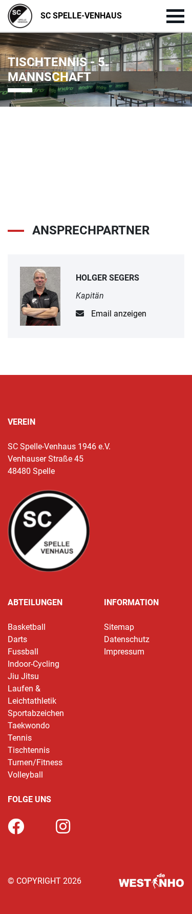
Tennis (20, 738)
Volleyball (25, 775)
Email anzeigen (118, 314)
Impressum (124, 652)
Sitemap (119, 627)
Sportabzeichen (36, 713)
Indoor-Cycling (33, 664)
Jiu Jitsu (23, 676)
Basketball (27, 627)
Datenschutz (127, 639)
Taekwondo (29, 725)
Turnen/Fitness (35, 762)
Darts (17, 639)
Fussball (23, 652)
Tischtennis (29, 750)
